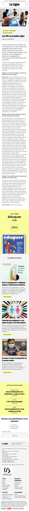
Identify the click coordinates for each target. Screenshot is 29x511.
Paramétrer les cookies (18, 508)
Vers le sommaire (14, 227)
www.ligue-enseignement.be (8, 462)
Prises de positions (6, 485)
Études (16, 485)
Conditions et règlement (7, 498)
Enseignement (18, 484)
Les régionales (5, 488)
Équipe (3, 482)
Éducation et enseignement (18, 479)
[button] (26, 4)
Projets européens (18, 488)
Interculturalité (18, 492)
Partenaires (4, 489)
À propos (4, 480)
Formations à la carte (6, 495)
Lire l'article (7, 296)
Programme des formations (8, 494)
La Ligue (14, 4)
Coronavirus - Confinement (9, 30)
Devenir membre (5, 486)
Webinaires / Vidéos (19, 487)
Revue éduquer (18, 482)
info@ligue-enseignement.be (8, 460)
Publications (14, 428)
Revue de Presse (14, 426)
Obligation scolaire (7, 32)
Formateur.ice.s (5, 497)
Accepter (4, 508)
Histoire (3, 483)
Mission (16, 494)
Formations (14, 424)
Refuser (9, 508)
